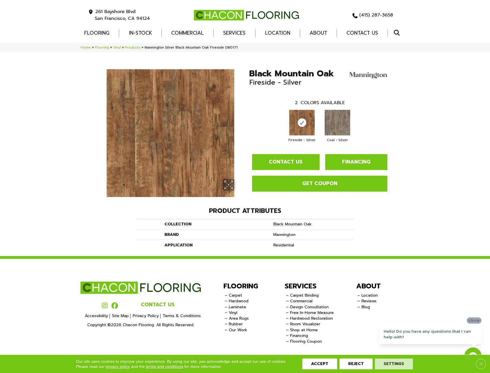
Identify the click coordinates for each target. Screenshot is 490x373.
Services (234, 33)
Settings (394, 364)
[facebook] (115, 306)
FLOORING (96, 33)
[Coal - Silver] (337, 122)
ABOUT (368, 286)
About (318, 33)
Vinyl (117, 47)
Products (132, 47)
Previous (246, 117)
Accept (319, 364)
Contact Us (362, 33)
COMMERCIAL (187, 33)
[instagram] (105, 306)
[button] (398, 33)
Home (86, 47)
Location (277, 33)
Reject (356, 364)
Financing (356, 162)
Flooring (102, 47)
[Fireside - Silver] (302, 122)
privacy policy (118, 366)
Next (393, 117)
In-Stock (140, 33)
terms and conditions (164, 366)
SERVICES (300, 286)
